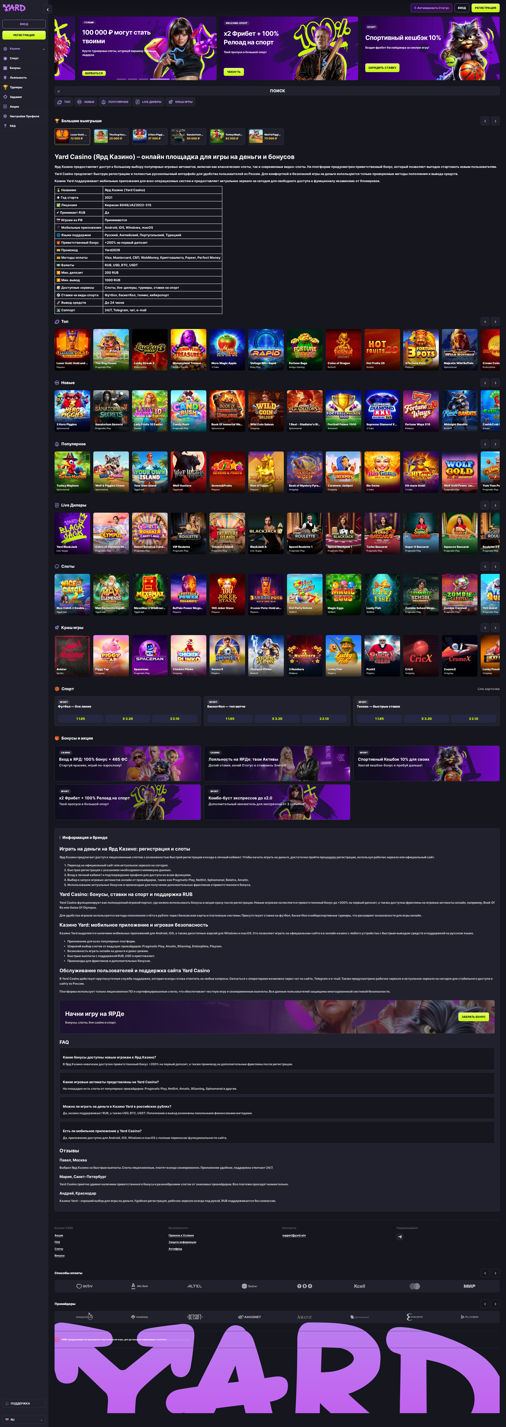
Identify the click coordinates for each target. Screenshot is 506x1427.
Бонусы (60, 1255)
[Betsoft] (194, 1317)
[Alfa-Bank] (139, 1286)
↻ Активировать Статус (431, 7)
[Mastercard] (414, 1286)
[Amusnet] (249, 1317)
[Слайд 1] (121, 79)
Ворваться (94, 73)
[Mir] (469, 1286)
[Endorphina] (414, 1317)
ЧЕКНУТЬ (234, 71)
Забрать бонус (474, 1017)
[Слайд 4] (154, 79)
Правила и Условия (181, 1235)
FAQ (57, 1242)
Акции (59, 1235)
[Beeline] (249, 1286)
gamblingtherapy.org (178, 1339)
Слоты (59, 1248)
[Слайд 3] (143, 79)
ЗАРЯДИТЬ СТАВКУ (382, 67)
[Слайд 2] (132, 79)
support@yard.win (294, 1235)
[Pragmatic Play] (84, 1317)
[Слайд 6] (187, 79)
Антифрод (175, 1248)
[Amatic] (304, 1317)
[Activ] (84, 1286)
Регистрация (24, 35)
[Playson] (469, 1317)
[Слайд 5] (171, 79)
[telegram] (399, 1236)
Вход (24, 24)
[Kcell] (359, 1286)
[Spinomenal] (359, 1317)
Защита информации (182, 1242)
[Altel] (194, 1286)
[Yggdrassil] (139, 1317)
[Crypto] (304, 1286)
